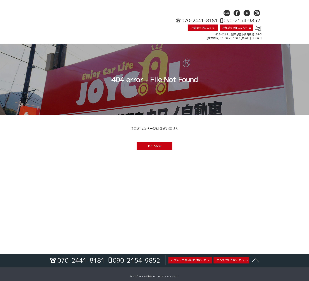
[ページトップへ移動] (255, 260)
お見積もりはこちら (202, 27)
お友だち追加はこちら (235, 27)
